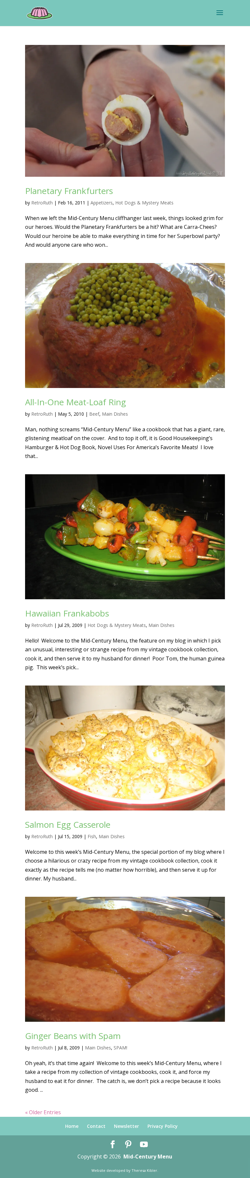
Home (71, 1126)
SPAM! (120, 1048)
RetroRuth (42, 203)
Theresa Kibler (144, 1170)
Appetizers (101, 203)
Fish (92, 836)
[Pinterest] (128, 1144)
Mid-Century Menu (147, 1156)
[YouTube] (144, 1144)
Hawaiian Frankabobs (67, 613)
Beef (94, 414)
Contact (96, 1126)
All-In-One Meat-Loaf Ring (75, 402)
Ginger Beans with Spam (73, 1036)
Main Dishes (115, 414)
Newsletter (126, 1126)
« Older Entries (43, 1112)
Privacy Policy (162, 1126)
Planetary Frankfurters (69, 191)
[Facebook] (113, 1144)
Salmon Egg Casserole (67, 824)
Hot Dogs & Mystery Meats (144, 203)
